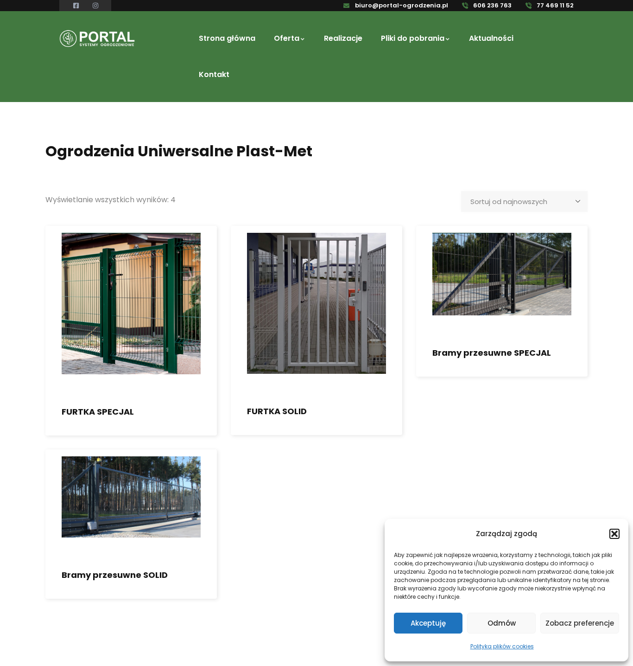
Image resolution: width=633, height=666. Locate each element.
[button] (614, 533)
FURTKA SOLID (277, 411)
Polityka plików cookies (502, 646)
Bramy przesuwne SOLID (115, 575)
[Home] (97, 39)
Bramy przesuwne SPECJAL (491, 353)
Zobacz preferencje (579, 623)
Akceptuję (428, 623)
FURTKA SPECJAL (98, 411)
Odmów (501, 623)
